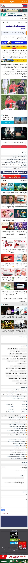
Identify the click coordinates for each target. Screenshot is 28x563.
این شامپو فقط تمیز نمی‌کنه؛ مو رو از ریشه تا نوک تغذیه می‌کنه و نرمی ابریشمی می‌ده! (14, 165)
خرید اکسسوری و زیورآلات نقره (21, 353)
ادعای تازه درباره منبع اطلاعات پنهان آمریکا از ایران (18, 458)
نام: (26, 494)
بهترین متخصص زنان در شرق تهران (20, 376)
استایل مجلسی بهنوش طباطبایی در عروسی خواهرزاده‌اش (16, 434)
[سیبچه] (14, 533)
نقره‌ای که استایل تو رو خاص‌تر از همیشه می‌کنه (18, 158)
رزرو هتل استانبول (5, 358)
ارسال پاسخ (3, 467)
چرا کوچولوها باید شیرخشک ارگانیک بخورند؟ (18, 168)
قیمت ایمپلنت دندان (22, 348)
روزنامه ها (23, 404)
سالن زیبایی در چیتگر (14, 371)
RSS (14, 550)
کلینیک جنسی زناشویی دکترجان (20, 368)
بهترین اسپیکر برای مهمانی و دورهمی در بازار (18, 154)
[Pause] (15, 122)
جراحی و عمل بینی (15, 381)
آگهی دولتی (11, 549)
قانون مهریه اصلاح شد (22, 437)
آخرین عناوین (24, 415)
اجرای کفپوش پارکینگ (22, 378)
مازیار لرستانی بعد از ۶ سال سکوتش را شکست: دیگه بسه (16, 430)
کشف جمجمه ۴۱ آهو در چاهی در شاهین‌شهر (19, 422)
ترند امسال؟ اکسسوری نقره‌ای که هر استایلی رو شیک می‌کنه (16, 161)
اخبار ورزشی (14, 547)
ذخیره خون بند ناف (23, 371)
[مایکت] (14, 543)
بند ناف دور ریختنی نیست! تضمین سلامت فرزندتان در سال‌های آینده (14, 167)
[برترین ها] (12, 2)
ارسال (3, 510)
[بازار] (14, 540)
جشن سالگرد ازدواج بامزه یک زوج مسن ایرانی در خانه (16, 441)
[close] (1, 554)
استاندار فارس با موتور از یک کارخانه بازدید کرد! (18, 452)
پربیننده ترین (10, 415)
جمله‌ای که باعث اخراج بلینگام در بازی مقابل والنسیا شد (15, 392)
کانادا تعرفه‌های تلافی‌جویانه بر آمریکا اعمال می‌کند (18, 432)
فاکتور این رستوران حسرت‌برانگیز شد (19, 445)
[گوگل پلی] (14, 537)
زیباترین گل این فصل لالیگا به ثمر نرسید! (18, 390)
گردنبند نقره (12, 351)
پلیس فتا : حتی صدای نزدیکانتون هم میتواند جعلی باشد (16, 159)
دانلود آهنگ (4, 356)
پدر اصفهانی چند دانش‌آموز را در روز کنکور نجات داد (18, 426)
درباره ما (9, 547)
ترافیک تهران (23, 409)
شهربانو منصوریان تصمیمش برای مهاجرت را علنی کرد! (17, 424)
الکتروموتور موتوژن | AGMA (21, 383)
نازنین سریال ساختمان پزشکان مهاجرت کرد (18, 447)
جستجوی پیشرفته (5, 549)
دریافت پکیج (7, 122)
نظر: (26, 499)
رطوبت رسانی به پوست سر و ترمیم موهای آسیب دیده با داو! (15, 162)
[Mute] (17, 122)
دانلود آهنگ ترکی (9, 376)
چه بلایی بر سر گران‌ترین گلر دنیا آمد (19, 398)
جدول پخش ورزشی (8, 411)
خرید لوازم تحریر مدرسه (13, 378)
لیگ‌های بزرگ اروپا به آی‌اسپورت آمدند (20, 428)
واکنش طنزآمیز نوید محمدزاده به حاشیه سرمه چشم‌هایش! (16, 456)
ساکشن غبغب (24, 351)
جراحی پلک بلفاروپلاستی (22, 363)
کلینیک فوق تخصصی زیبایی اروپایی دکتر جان (18, 366)
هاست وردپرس (8, 373)
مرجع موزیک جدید (23, 356)
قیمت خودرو (23, 406)
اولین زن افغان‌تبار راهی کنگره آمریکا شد (19, 443)
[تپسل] (1, 115)
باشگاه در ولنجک (10, 361)
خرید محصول (14, 147)
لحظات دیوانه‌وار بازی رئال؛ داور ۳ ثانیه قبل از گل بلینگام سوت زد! (14, 394)
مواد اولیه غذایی (13, 358)
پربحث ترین (3, 415)
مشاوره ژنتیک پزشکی (10, 368)
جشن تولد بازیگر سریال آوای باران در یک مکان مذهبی (16, 417)
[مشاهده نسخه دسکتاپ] (2, 1)
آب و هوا (10, 406)
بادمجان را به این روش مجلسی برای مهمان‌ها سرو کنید (16, 439)
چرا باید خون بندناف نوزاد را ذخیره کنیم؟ (19, 156)
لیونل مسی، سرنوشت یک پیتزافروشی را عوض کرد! (18, 450)
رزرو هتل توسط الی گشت (21, 358)
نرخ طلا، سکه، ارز (9, 404)
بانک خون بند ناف (23, 381)
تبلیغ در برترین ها (17, 549)
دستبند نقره (18, 351)
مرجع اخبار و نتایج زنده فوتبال (13, 356)
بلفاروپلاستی (10, 348)
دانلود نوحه (15, 373)
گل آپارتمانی (17, 361)
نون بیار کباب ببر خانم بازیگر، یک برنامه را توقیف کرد (18, 454)
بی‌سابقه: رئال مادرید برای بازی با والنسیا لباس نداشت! (16, 396)
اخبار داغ (16, 415)
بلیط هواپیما (15, 348)
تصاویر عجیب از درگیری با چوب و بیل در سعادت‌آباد (17, 419)
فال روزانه (10, 409)
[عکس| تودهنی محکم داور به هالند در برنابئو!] (14, 95)
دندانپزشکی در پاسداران (22, 373)
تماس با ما (5, 547)
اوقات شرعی (23, 411)
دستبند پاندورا (11, 353)
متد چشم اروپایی (23, 361)
